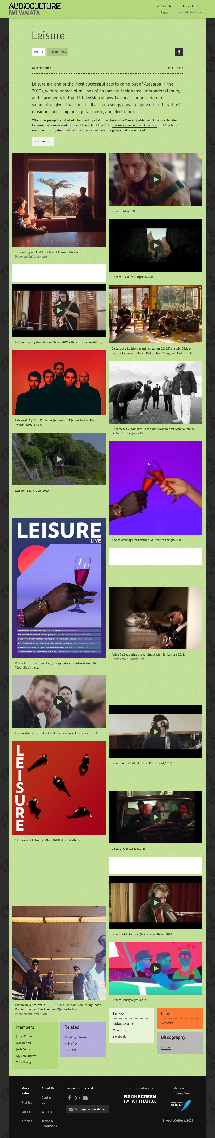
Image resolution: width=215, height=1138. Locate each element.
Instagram (77, 1098)
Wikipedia (119, 1030)
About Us (48, 1088)
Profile (38, 52)
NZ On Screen (140, 1099)
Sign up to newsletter (90, 1109)
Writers (47, 1112)
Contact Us (47, 1099)
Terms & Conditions (49, 1123)
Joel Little (71, 1050)
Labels (26, 1112)
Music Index (25, 1090)
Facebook (179, 52)
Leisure (166, 1047)
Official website (123, 1023)
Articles (26, 1121)
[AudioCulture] (35, 9)
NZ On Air (181, 1105)
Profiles (26, 1102)
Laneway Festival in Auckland (135, 125)
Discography (57, 52)
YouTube (85, 1098)
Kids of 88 (71, 1044)
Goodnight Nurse (76, 1037)
